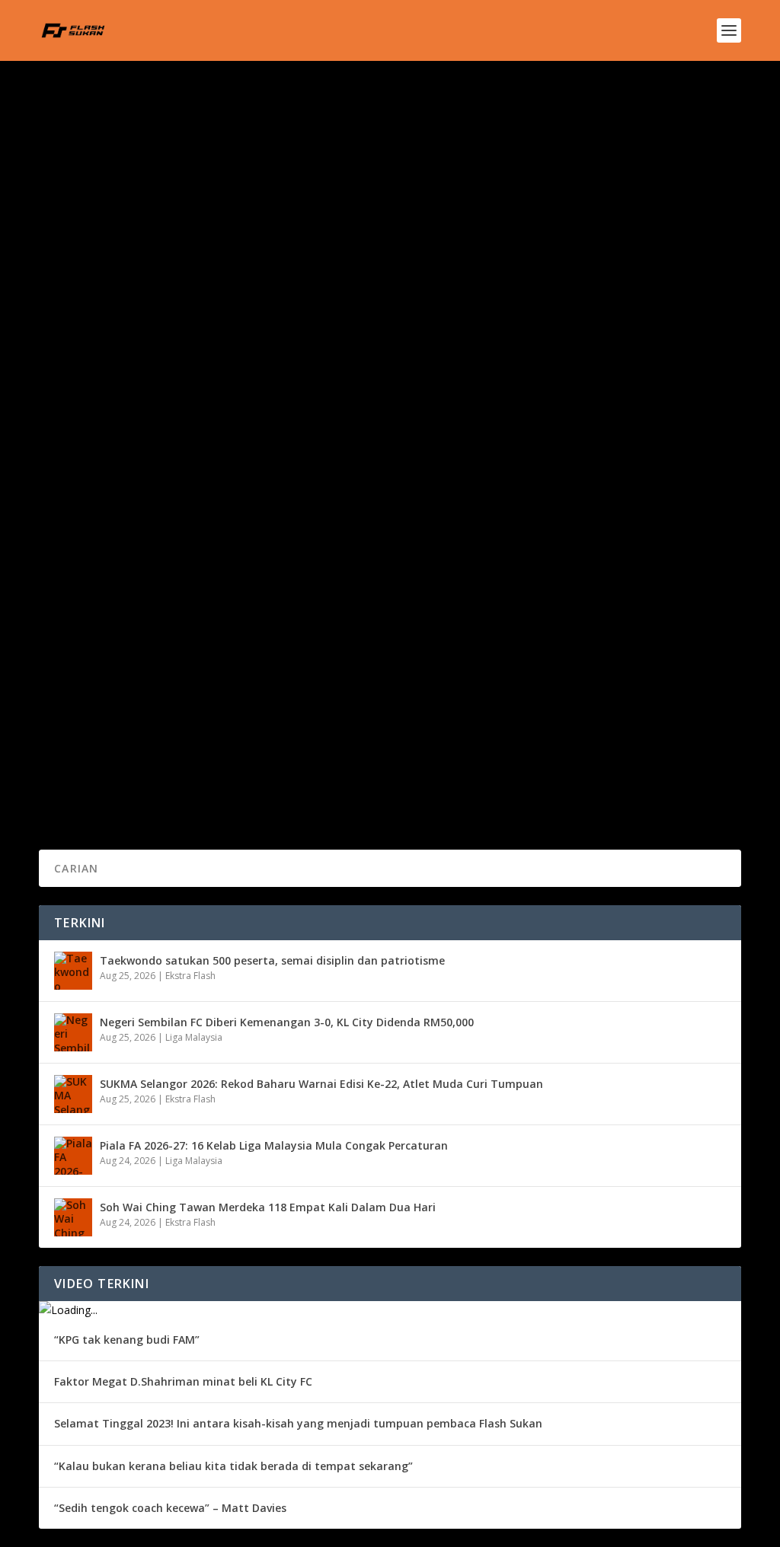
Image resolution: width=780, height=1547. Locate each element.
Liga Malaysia (193, 1037)
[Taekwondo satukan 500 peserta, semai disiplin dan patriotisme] (73, 971)
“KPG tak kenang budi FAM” (127, 1339)
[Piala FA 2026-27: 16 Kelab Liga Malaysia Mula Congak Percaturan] (73, 1156)
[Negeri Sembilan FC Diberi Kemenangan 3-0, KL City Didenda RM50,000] (73, 1032)
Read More (94, 265)
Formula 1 (217, 205)
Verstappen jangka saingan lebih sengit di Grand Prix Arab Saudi (264, 699)
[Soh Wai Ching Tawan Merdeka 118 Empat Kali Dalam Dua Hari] (73, 1217)
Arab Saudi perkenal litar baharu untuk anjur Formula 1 (233, 182)
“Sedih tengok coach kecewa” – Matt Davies (170, 1508)
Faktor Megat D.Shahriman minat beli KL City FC (183, 1381)
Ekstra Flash (190, 975)
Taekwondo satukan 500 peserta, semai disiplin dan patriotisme (272, 960)
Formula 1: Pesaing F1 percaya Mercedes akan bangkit (231, 526)
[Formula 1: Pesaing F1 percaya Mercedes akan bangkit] (308, 495)
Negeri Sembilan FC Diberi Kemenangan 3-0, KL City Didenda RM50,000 (287, 1022)
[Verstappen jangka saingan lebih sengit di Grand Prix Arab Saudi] (305, 668)
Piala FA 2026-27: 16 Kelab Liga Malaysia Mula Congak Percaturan (274, 1145)
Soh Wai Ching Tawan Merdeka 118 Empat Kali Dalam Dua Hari (268, 1207)
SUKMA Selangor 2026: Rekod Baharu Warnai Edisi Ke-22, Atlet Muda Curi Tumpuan (321, 1084)
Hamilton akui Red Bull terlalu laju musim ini (200, 354)
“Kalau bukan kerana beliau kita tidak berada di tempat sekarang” (233, 1466)
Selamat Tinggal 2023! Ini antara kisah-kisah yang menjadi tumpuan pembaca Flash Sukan (298, 1423)
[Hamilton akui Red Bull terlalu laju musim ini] (306, 323)
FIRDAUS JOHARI (101, 722)
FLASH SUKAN (96, 205)
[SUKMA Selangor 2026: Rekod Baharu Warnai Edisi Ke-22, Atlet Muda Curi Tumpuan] (73, 1094)
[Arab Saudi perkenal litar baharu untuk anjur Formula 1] (297, 150)
